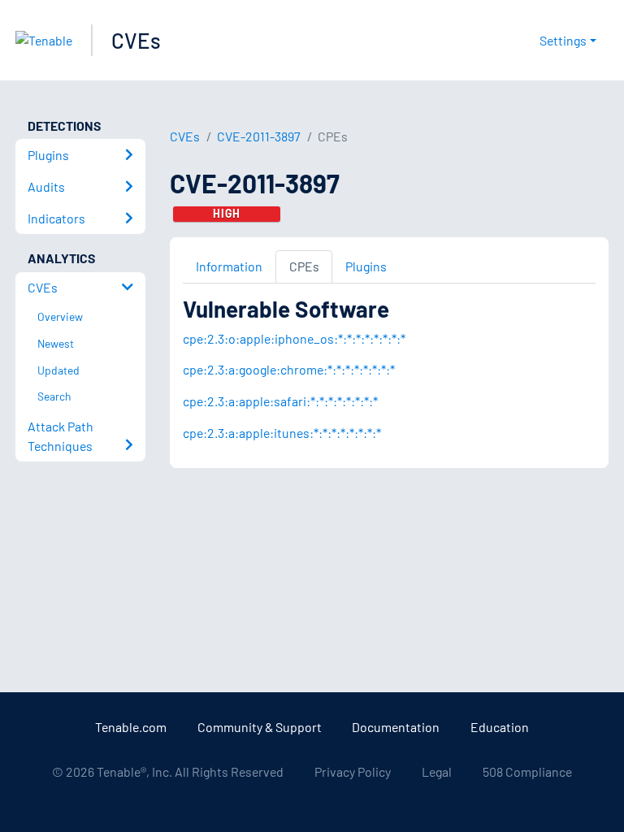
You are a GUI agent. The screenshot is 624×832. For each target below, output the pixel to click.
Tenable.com (131, 726)
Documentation (396, 726)
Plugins (366, 266)
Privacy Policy (352, 771)
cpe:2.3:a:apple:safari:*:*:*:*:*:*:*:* (280, 401)
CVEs (136, 40)
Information (229, 266)
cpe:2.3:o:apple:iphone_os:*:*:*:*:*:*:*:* (294, 338)
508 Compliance (527, 771)
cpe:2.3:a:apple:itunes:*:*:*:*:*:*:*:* (282, 432)
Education (499, 726)
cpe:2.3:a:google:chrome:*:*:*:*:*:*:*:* (289, 369)
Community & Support (259, 726)
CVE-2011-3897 (259, 136)
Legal (437, 771)
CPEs (304, 266)
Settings (563, 40)
